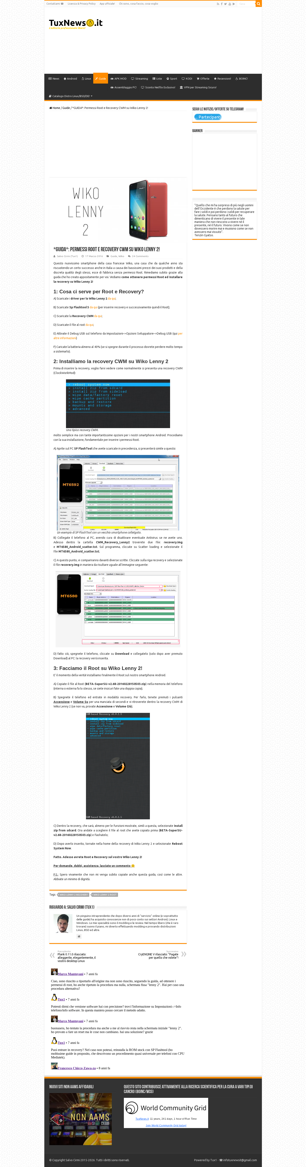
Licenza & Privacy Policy (82, 3)
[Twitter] (225, 3)
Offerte (204, 78)
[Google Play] (233, 3)
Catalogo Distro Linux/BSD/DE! (71, 96)
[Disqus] (118, 1019)
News (56, 78)
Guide (102, 78)
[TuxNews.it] (76, 23)
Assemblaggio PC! (125, 87)
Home (56, 108)
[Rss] (218, 3)
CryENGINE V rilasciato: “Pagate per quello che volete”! (158, 954)
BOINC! (243, 78)
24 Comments (140, 256)
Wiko (121, 256)
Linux (88, 78)
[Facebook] (221, 3)
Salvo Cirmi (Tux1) (67, 256)
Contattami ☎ (55, 3)
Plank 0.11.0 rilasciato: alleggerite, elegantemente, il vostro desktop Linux (77, 956)
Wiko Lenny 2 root (105, 894)
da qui (112, 298)
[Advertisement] (183, 40)
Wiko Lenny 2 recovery (74, 894)
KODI (189, 78)
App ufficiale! (107, 3)
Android (72, 78)
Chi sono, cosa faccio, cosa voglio (138, 3)
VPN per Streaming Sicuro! (200, 87)
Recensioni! (224, 78)
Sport (173, 78)
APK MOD (120, 78)
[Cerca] (259, 4)
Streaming (141, 78)
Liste (159, 78)
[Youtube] (229, 3)
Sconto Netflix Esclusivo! (160, 87)
